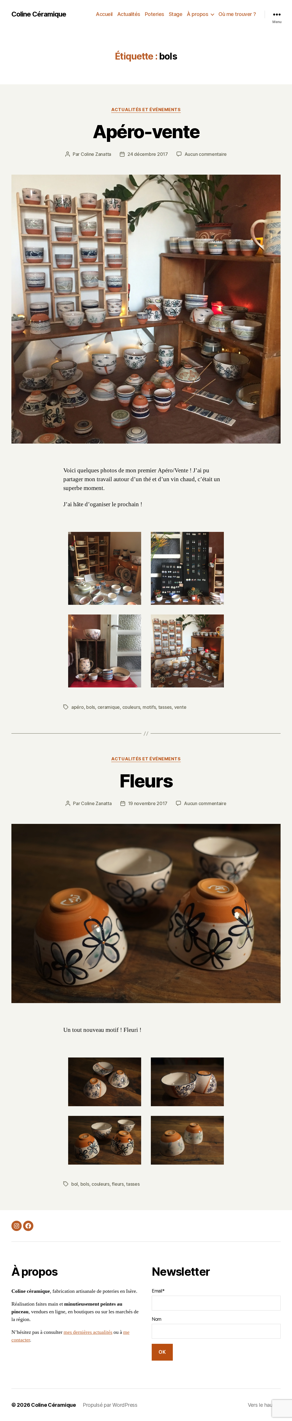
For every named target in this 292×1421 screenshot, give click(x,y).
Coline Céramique (38, 14)
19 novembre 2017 (148, 803)
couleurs (131, 707)
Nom (156, 1319)
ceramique (109, 707)
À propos (197, 14)
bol (74, 1184)
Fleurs (146, 781)
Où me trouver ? (237, 14)
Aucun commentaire (205, 154)
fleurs (117, 1184)
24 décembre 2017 (147, 154)
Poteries (154, 14)
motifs (149, 707)
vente (180, 707)
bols (90, 707)
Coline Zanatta (96, 154)
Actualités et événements (146, 109)
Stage (175, 14)
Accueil (104, 14)
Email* (158, 1291)
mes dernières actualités (88, 1332)
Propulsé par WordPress (110, 1405)
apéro (77, 707)
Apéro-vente (146, 131)
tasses (165, 707)
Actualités (128, 14)
